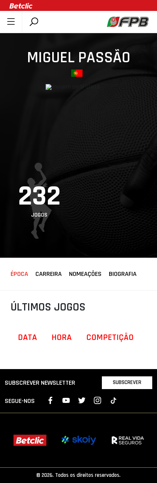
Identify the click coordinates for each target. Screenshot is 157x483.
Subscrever (127, 382)
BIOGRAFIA (123, 274)
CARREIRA (48, 274)
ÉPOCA (19, 274)
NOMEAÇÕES (85, 274)
